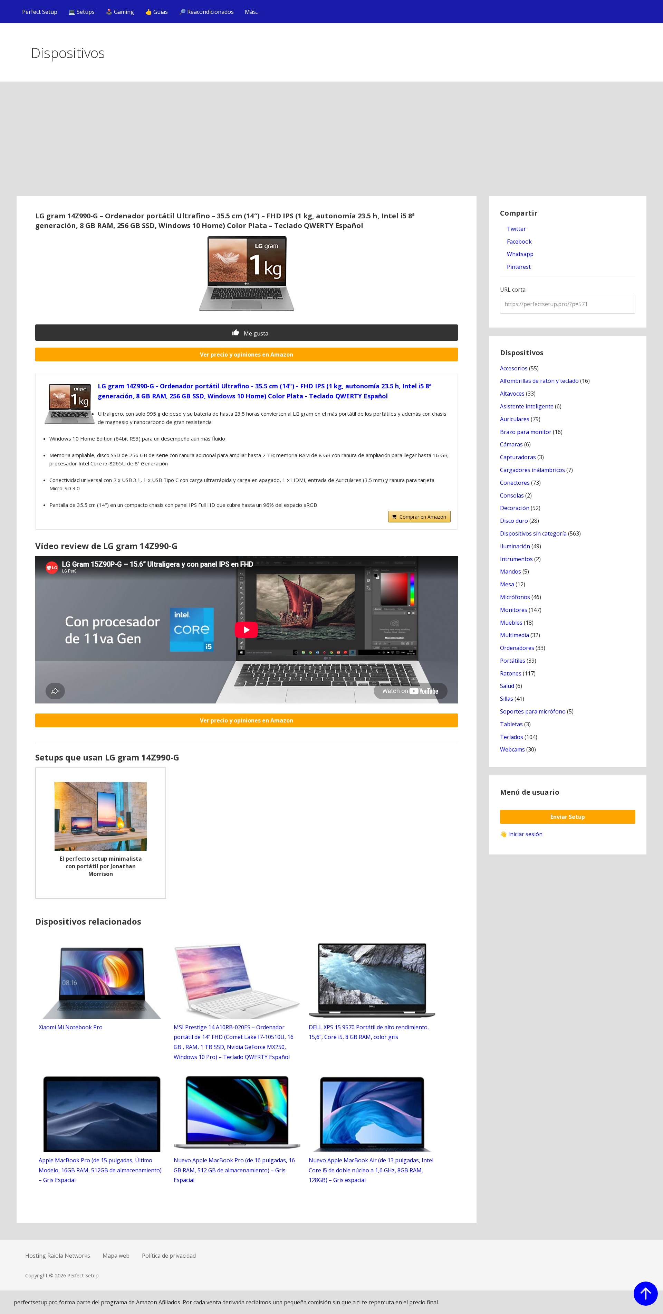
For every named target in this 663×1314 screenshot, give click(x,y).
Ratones (510, 673)
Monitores (513, 610)
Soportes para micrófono (533, 711)
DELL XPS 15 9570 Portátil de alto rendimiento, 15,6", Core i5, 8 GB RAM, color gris (369, 1032)
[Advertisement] (331, 144)
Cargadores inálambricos (532, 470)
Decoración (514, 508)
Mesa (507, 584)
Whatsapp (520, 254)
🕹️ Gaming (120, 12)
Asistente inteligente (527, 406)
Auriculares (514, 419)
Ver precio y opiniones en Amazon (246, 354)
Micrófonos (515, 597)
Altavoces (512, 393)
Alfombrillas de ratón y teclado (539, 381)
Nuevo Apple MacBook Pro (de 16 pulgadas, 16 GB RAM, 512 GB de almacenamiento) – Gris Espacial (234, 1170)
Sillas (506, 698)
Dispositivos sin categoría (533, 533)
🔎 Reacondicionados (206, 12)
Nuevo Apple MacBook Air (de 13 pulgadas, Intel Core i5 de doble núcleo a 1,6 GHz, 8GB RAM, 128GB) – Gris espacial (371, 1170)
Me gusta (255, 333)
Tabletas (511, 724)
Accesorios (514, 368)
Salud (507, 686)
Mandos (510, 571)
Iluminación (515, 546)
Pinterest (518, 267)
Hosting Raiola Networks (57, 1255)
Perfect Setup (39, 12)
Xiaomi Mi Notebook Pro (71, 1027)
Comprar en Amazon (423, 516)
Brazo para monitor (525, 432)
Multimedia (514, 635)
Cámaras (511, 444)
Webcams (512, 749)
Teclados (511, 737)
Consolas (512, 495)
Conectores (515, 482)
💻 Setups (81, 12)
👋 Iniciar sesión (521, 834)
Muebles (511, 622)
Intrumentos (516, 559)
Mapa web (116, 1255)
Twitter (516, 229)
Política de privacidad (169, 1255)
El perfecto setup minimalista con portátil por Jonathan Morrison (101, 866)
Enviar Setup (567, 817)
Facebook (519, 241)
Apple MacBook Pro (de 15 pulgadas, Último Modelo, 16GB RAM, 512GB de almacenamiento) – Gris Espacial (100, 1170)
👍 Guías (156, 12)
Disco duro (514, 520)
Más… (252, 12)
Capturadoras (518, 457)
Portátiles (512, 660)
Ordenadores (517, 648)
